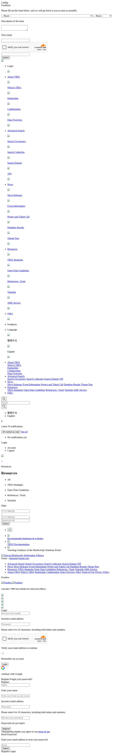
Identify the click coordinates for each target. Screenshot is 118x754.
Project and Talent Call (52, 384)
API (61, 379)
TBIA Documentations (18, 544)
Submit (5, 57)
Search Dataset (51, 379)
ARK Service (80, 390)
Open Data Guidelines (34, 390)
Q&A (10, 393)
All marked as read (10, 432)
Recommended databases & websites (25, 538)
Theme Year (87, 384)
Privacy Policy (102, 572)
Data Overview (14, 373)
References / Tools (55, 390)
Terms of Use (88, 572)
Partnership (12, 368)
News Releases (14, 384)
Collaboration (14, 370)
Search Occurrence (16, 379)
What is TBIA (14, 365)
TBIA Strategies (15, 390)
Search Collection (35, 379)
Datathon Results (72, 384)
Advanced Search (16, 376)
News (10, 381)
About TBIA (13, 362)
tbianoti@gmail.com (19, 558)
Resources (12, 387)
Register (6, 729)
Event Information (31, 384)
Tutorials (69, 390)
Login (4, 664)
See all (24, 431)
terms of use (44, 731)
